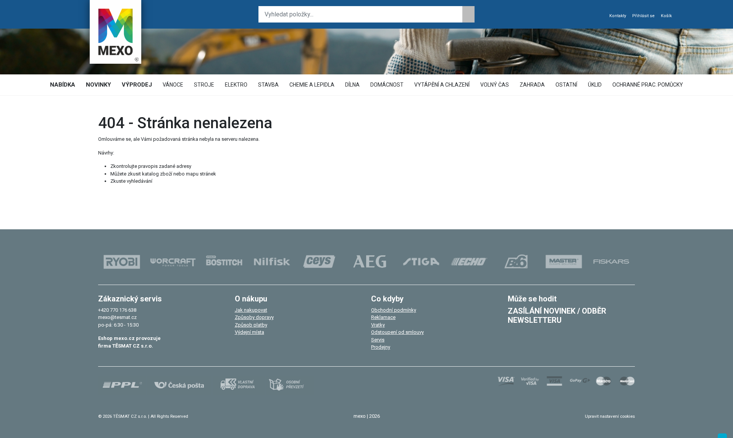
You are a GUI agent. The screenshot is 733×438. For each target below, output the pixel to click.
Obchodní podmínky (393, 310)
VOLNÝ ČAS (494, 85)
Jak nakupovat (251, 310)
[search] (468, 14)
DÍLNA (352, 85)
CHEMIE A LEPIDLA (311, 85)
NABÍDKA (62, 84)
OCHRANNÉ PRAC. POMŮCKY (647, 85)
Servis (377, 340)
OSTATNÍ (566, 85)
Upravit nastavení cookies (610, 416)
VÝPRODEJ (137, 84)
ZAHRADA (532, 85)
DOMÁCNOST (387, 85)
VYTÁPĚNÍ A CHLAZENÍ (442, 85)
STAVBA (268, 85)
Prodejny (380, 347)
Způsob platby (251, 325)
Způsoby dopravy (254, 317)
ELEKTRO (236, 85)
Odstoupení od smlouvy (397, 332)
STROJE (204, 85)
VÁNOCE (173, 85)
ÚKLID (595, 85)
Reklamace (383, 317)
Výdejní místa (249, 332)
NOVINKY (98, 84)
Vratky (378, 325)
